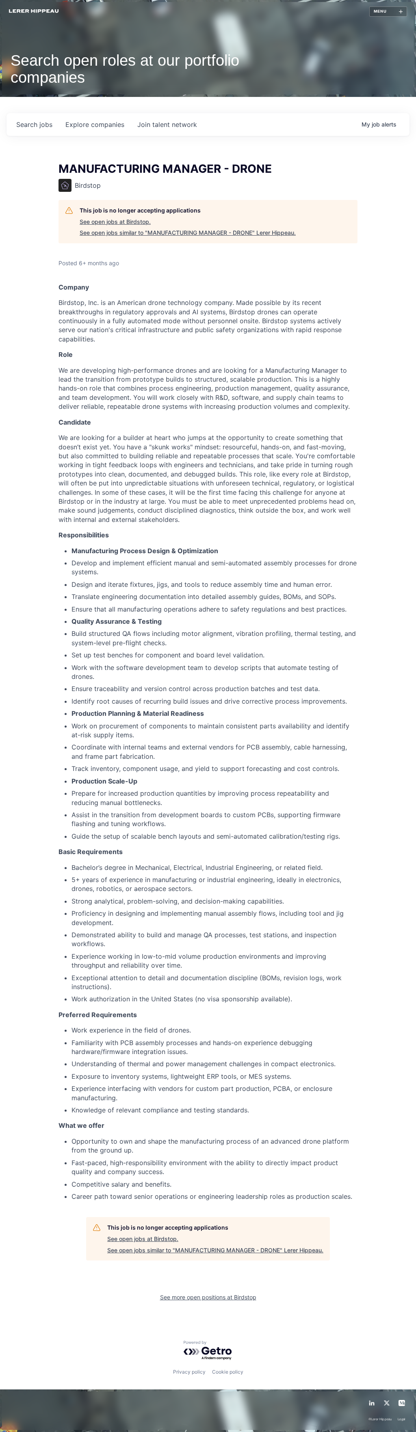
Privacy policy (189, 1372)
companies (94, 124)
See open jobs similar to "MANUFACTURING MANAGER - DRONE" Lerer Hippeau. (188, 232)
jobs (34, 124)
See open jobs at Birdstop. (115, 221)
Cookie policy (227, 1372)
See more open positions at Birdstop (208, 1297)
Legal (401, 1419)
